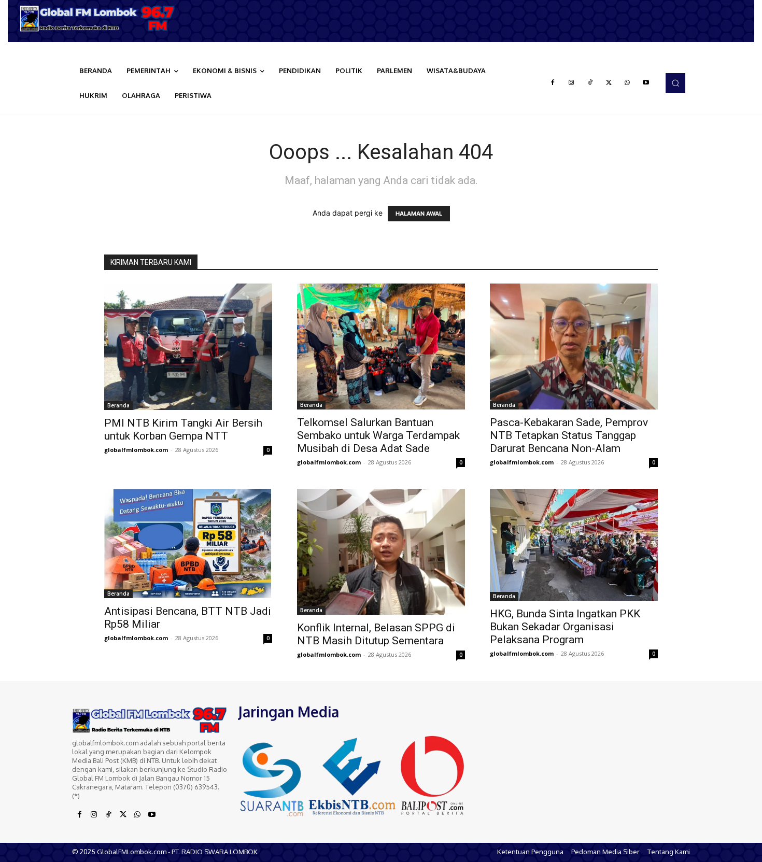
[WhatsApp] (627, 83)
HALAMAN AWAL (419, 213)
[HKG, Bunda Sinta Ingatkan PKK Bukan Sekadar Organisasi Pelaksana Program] (574, 544)
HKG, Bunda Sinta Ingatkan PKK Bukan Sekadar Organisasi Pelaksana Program (565, 626)
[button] (675, 83)
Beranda (118, 405)
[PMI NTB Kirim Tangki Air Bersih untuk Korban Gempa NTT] (188, 346)
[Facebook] (552, 83)
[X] (608, 83)
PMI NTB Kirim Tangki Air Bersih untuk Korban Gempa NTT (183, 429)
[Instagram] (571, 83)
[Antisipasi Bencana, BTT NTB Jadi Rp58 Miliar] (188, 543)
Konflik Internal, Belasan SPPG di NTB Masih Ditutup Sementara (376, 634)
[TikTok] (590, 83)
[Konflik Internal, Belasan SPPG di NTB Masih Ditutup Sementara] (381, 552)
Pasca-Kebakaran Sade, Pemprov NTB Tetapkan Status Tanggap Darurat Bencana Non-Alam (569, 435)
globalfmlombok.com (136, 450)
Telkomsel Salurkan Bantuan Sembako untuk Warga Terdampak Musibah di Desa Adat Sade (378, 435)
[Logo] (101, 18)
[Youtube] (646, 83)
